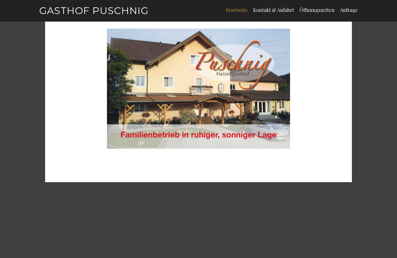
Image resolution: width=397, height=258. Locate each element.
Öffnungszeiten (317, 10)
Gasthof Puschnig (94, 10)
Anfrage (349, 10)
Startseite (237, 10)
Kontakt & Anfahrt (273, 10)
